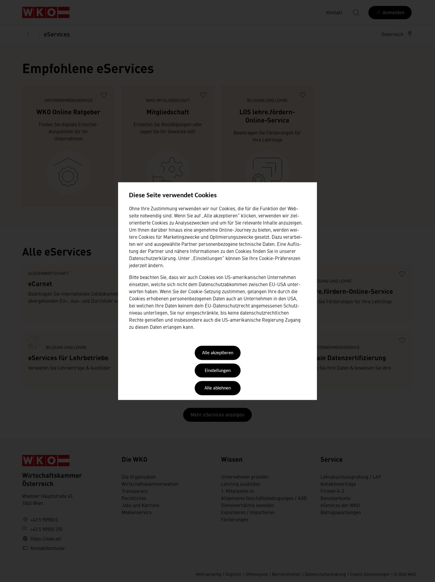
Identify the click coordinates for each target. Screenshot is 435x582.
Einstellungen (218, 370)
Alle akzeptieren (217, 353)
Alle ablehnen (217, 388)
